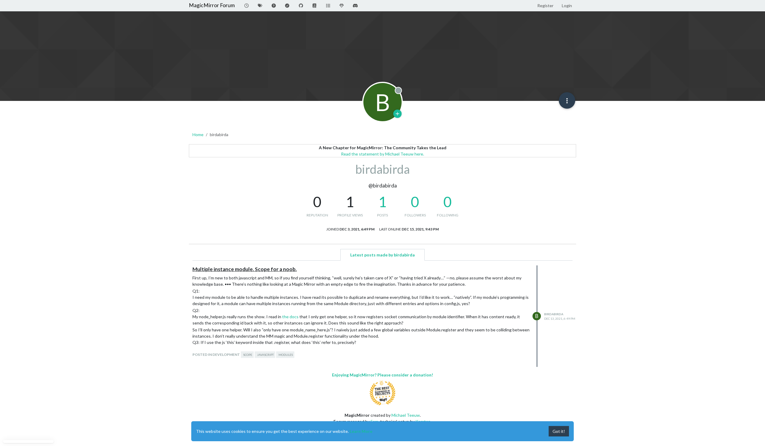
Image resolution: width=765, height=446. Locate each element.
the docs (290, 316)
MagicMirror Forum (212, 5)
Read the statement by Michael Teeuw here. (382, 153)
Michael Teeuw (405, 415)
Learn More (361, 431)
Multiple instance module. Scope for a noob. (244, 269)
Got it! (559, 431)
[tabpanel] (382, 316)
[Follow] (397, 114)
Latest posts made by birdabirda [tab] (382, 254)
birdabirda (553, 314)
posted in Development (216, 354)
